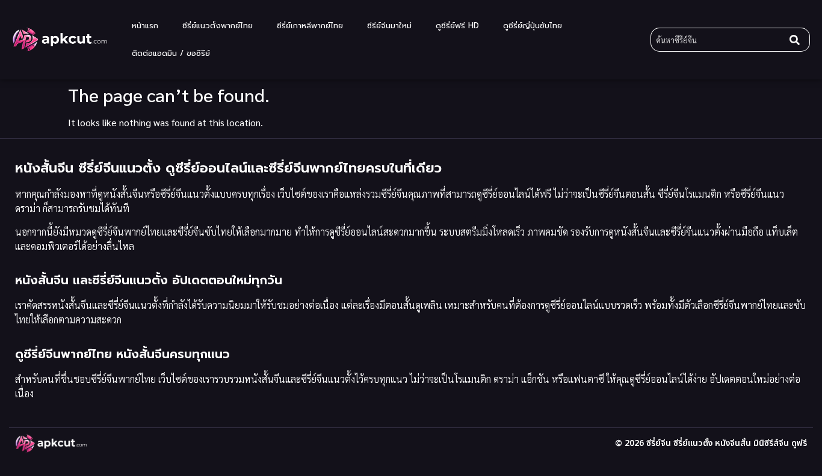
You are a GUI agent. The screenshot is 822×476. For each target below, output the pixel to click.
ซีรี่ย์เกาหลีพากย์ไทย (310, 25)
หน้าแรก (145, 25)
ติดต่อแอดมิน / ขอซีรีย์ (171, 53)
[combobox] (717, 40)
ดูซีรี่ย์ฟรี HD (457, 25)
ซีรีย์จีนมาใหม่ (389, 25)
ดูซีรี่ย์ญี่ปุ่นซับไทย (532, 25)
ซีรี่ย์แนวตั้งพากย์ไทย (217, 25)
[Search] (797, 40)
